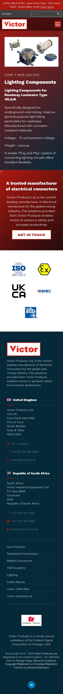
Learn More (47, 6)
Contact (6, 13)
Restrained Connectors (22, 553)
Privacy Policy (24, 660)
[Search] (58, 14)
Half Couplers (16, 568)
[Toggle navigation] (57, 24)
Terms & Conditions (44, 660)
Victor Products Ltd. (45, 653)
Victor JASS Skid (18, 589)
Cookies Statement (46, 663)
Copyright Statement (17, 663)
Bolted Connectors (19, 560)
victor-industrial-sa (19, 596)
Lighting (12, 575)
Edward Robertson (38, 667)
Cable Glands (16, 582)
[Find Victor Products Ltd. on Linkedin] (31, 685)
